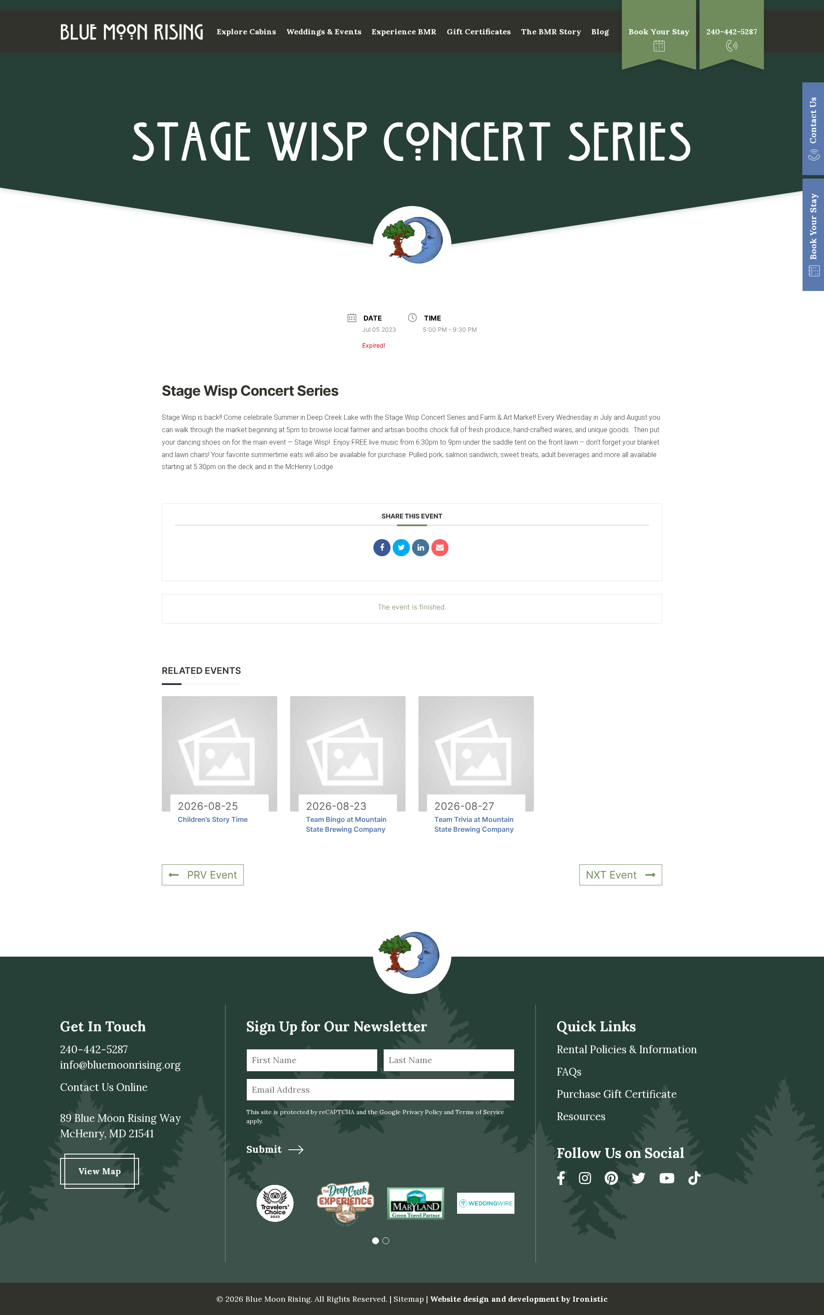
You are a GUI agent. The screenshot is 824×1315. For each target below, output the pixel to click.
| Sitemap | (409, 1299)
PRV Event (212, 875)
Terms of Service (479, 1112)
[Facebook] (561, 1178)
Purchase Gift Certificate (617, 1094)
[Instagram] (585, 1178)
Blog (600, 31)
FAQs (569, 1072)
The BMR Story (551, 31)
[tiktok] (694, 1178)
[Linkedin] (420, 547)
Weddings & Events (323, 31)
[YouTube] (667, 1178)
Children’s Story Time (213, 819)
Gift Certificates (479, 31)
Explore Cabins (246, 31)
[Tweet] (401, 547)
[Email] (439, 547)
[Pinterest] (611, 1178)
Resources (581, 1116)
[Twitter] (638, 1178)
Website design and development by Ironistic (519, 1299)
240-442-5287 (94, 1049)
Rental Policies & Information (627, 1049)
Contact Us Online (104, 1087)
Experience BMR (404, 31)
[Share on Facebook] (382, 547)
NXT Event (611, 875)
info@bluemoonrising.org (120, 1065)
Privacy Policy (422, 1112)
